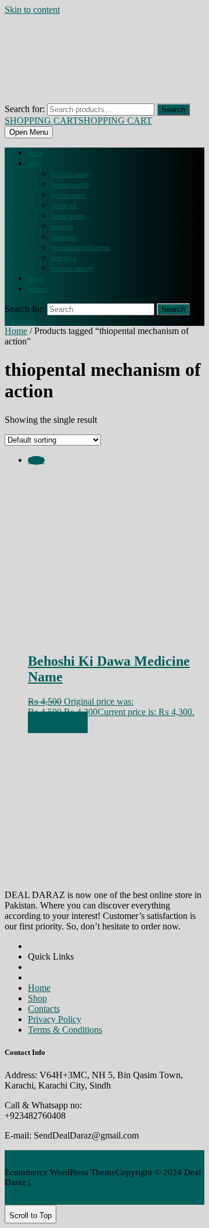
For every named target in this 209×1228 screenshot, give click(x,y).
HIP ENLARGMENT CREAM (80, 247)
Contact (37, 289)
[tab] (29, 132)
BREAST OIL (63, 206)
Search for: (25, 109)
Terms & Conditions (65, 1030)
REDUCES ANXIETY (72, 268)
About (35, 279)
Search (173, 109)
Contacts (44, 1009)
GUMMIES (63, 237)
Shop (34, 164)
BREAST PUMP (68, 216)
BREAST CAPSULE (70, 185)
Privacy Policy (54, 1019)
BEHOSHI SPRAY (70, 174)
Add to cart (57, 722)
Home (35, 153)
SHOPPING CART (78, 120)
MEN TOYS (63, 258)
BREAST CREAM (68, 195)
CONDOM (62, 226)
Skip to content (32, 10)
